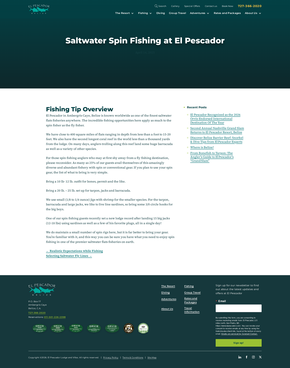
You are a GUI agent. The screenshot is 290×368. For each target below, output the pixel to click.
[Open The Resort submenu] (132, 13)
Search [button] (162, 6)
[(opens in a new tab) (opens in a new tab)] (143, 328)
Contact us (211, 6)
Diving (160, 13)
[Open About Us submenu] (260, 13)
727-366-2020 (250, 6)
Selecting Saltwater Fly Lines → (69, 256)
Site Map (152, 357)
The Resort (122, 13)
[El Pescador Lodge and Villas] (38, 9)
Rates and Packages (227, 13)
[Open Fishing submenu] (150, 13)
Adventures (197, 13)
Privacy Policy (110, 357)
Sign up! (238, 342)
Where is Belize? (202, 147)
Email (222, 301)
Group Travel (177, 13)
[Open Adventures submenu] (208, 13)
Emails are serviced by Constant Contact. (239, 333)
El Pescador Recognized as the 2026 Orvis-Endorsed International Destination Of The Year (215, 119)
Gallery (175, 6)
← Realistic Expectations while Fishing (74, 251)
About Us (251, 13)
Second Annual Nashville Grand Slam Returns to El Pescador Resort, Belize (217, 130)
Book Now (227, 6)
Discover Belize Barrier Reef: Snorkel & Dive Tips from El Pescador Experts (216, 140)
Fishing (143, 13)
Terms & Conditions (133, 357)
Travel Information (192, 310)
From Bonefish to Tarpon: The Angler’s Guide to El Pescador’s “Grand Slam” (212, 157)
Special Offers (192, 6)
